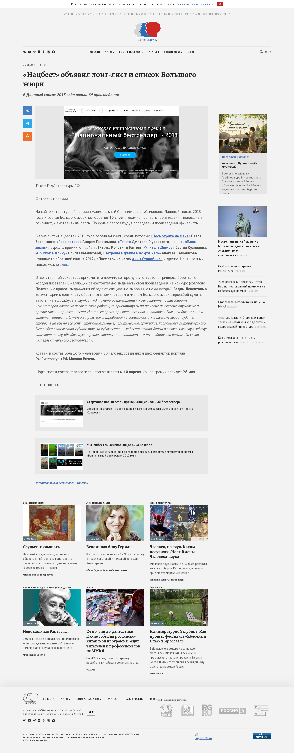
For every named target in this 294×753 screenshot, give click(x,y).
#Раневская (29, 654)
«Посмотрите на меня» (170, 236)
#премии (82, 483)
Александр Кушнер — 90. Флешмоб (239, 165)
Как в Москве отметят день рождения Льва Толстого (240, 340)
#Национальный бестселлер (55, 483)
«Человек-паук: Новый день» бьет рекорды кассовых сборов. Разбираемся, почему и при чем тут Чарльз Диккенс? (178, 568)
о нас (191, 52)
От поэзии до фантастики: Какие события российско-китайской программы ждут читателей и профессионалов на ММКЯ (113, 641)
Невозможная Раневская (46, 631)
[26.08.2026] (115, 591)
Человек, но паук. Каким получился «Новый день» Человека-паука (172, 551)
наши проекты (173, 52)
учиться (153, 52)
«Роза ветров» (69, 241)
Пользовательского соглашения (194, 3)
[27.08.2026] (52, 506)
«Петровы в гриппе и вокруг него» (132, 253)
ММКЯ (90, 587)
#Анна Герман (94, 570)
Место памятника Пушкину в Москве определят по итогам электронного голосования (239, 248)
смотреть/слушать (131, 52)
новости (94, 52)
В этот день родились (59, 587)
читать (109, 52)
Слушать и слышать (41, 546)
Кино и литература (161, 502)
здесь (64, 264)
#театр (41, 654)
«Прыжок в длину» (51, 253)
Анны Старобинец (147, 258)
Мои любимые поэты (98, 502)
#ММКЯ (90, 669)
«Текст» (124, 241)
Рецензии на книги (33, 502)
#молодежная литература (38, 574)
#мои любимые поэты (115, 570)
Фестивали (156, 587)
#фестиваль (156, 673)
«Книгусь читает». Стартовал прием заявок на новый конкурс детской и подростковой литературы (242, 322)
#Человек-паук (175, 579)
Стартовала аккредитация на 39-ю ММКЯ (241, 304)
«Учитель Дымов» (158, 247)
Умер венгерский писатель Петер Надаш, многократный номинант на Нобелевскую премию (241, 286)
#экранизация (158, 579)
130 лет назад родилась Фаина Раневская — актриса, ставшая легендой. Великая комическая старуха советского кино (51, 643)
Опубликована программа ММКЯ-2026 (235, 268)
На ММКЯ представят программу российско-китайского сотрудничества (112, 660)
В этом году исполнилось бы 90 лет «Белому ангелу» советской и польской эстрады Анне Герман (115, 558)
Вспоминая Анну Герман (109, 546)
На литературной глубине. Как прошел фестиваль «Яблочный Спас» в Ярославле (178, 636)
